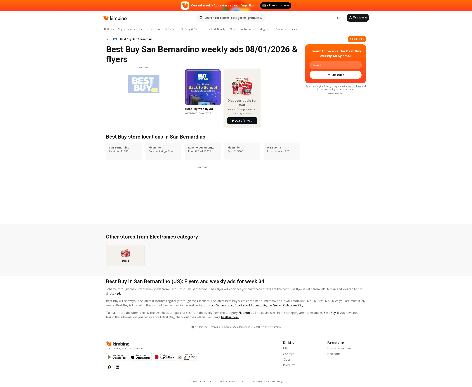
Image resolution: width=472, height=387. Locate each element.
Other (233, 29)
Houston (208, 305)
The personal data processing (266, 381)
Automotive (248, 29)
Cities (294, 29)
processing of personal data (338, 89)
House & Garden (166, 29)
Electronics (145, 29)
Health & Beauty (215, 29)
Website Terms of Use (231, 381)
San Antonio (224, 305)
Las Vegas (275, 305)
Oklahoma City (293, 305)
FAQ (286, 348)
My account (359, 17)
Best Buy (329, 313)
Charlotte (241, 305)
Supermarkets (126, 29)
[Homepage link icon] (192, 327)
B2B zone (334, 354)
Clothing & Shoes (191, 29)
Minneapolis (257, 305)
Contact (288, 354)
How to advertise (339, 348)
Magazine (265, 29)
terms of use (354, 86)
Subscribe (359, 39)
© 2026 (200, 381)
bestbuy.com (230, 317)
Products (280, 29)
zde (119, 293)
